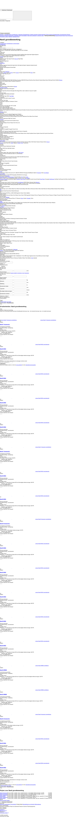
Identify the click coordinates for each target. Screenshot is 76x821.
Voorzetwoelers (63, 34)
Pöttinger (10, 36)
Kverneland (70, 35)
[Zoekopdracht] (22, 15)
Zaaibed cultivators (34, 34)
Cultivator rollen (40, 35)
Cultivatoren (20, 34)
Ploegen (68, 34)
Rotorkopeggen (56, 34)
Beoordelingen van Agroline (28, 804)
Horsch (63, 35)
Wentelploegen (26, 34)
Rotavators (11, 35)
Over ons (2, 800)
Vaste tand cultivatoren (32, 35)
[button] (38, 27)
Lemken (6, 36)
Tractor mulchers (49, 34)
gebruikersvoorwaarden (31, 364)
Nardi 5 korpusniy (5, 523)
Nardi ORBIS (3, 670)
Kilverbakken (24, 35)
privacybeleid (19, 364)
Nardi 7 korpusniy (5, 324)
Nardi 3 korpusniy (5, 718)
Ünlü (18, 36)
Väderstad (14, 36)
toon (1, 300)
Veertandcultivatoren (4, 35)
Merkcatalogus (38, 804)
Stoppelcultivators (42, 34)
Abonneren (2, 363)
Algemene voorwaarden (5, 804)
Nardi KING (3, 349)
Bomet (60, 35)
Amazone (57, 35)
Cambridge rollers (17, 35)
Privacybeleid (13, 804)
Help (5, 800)
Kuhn (66, 35)
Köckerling (2, 36)
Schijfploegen (15, 34)
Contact (8, 800)
